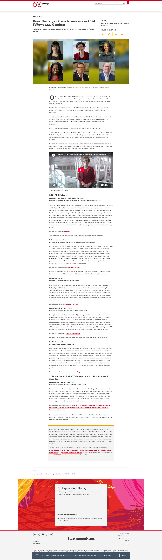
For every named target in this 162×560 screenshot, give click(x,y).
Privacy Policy (36, 541)
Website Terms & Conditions (102, 555)
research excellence (39, 474)
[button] (103, 34)
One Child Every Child (68, 474)
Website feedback (37, 543)
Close (124, 555)
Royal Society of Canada (53, 474)
